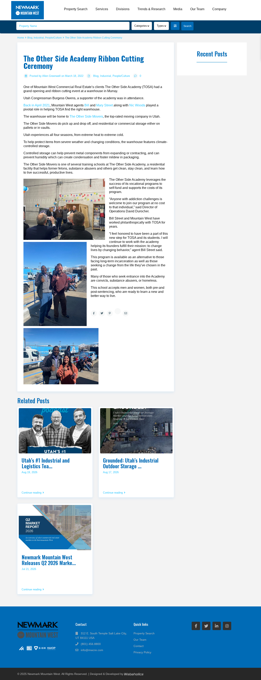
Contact (139, 646)
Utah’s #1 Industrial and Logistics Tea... (46, 463)
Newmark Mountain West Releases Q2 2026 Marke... (49, 559)
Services (101, 9)
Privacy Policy (142, 652)
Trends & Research (151, 9)
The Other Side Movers (86, 116)
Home (20, 37)
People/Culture (53, 37)
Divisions (122, 9)
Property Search (75, 9)
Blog (29, 37)
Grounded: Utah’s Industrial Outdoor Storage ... (130, 463)
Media (177, 9)
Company (219, 9)
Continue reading (31, 492)
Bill (86, 105)
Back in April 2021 (36, 105)
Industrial (39, 37)
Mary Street (104, 105)
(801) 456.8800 (91, 644)
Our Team (197, 9)
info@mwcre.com (92, 650)
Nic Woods (136, 105)
